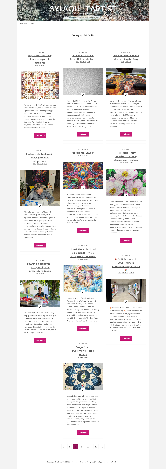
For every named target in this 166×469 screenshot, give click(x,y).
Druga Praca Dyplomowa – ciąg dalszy (83, 351)
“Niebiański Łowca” (83, 152)
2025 (79, 155)
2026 (36, 65)
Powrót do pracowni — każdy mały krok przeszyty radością (40, 267)
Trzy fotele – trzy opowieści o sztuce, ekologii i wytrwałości (126, 156)
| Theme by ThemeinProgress (82, 462)
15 (96, 447)
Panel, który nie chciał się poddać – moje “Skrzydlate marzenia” (83, 253)
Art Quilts (42, 65)
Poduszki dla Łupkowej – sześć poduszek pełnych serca (40, 157)
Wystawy (131, 273)
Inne (88, 62)
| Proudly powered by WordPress (106, 462)
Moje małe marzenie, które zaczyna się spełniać (40, 59)
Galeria (23, 23)
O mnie (32, 23)
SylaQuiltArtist (83, 9)
